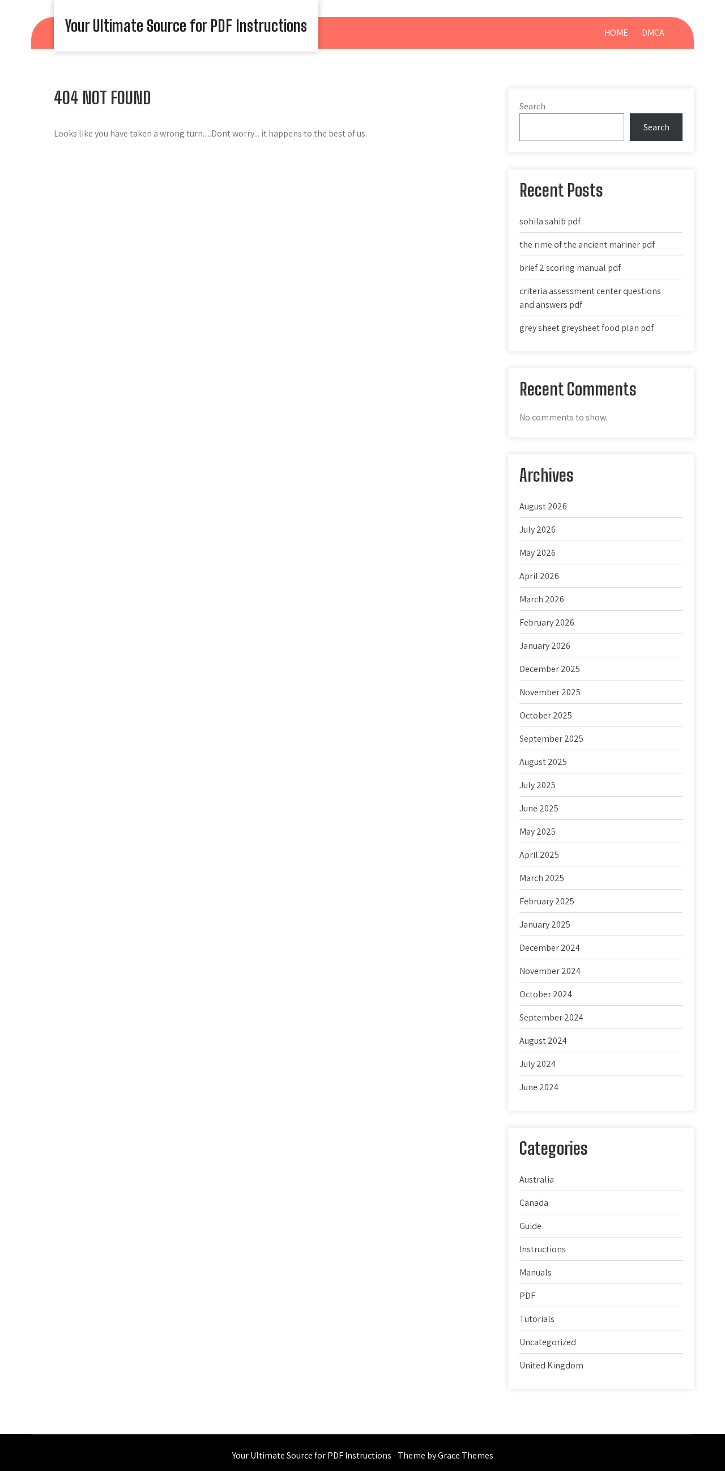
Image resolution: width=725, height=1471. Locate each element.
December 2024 (549, 948)
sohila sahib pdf (550, 221)
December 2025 (549, 669)
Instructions (542, 1249)
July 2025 (537, 785)
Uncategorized (547, 1342)
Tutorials (537, 1319)
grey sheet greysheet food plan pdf (586, 328)
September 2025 (551, 739)
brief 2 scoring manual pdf (570, 268)
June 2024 (538, 1087)
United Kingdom (551, 1365)
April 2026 (539, 576)
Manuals (535, 1272)
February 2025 (546, 901)
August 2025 (543, 762)
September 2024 (551, 1017)
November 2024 (550, 971)
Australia (536, 1179)
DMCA (653, 33)
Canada (533, 1203)
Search (532, 106)
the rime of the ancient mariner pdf (587, 244)
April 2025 (539, 855)
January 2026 (544, 646)
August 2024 (543, 1041)
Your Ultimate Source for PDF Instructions (186, 25)
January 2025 (544, 924)
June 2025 (538, 808)
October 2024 (545, 994)
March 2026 (541, 599)
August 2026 (543, 506)
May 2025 (537, 831)
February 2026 (546, 622)
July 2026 (537, 529)
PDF (527, 1296)
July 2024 (537, 1064)
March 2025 (541, 878)
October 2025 (545, 715)
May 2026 (537, 553)
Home (616, 33)
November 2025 (550, 692)
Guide (530, 1226)
